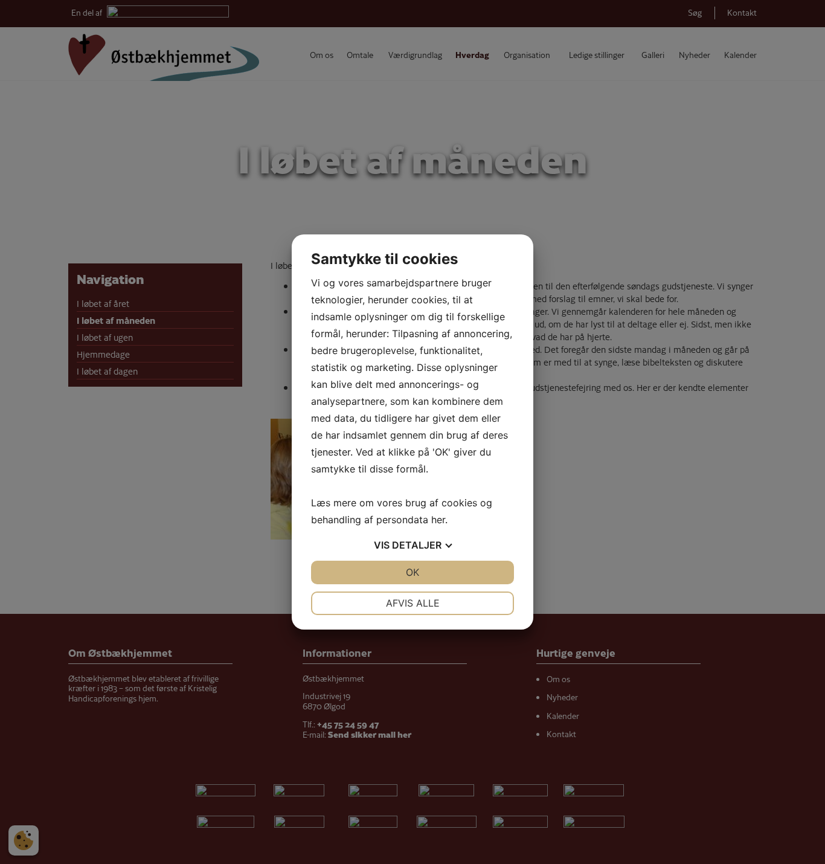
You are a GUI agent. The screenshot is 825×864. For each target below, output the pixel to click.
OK (412, 572)
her (438, 520)
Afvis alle (413, 603)
